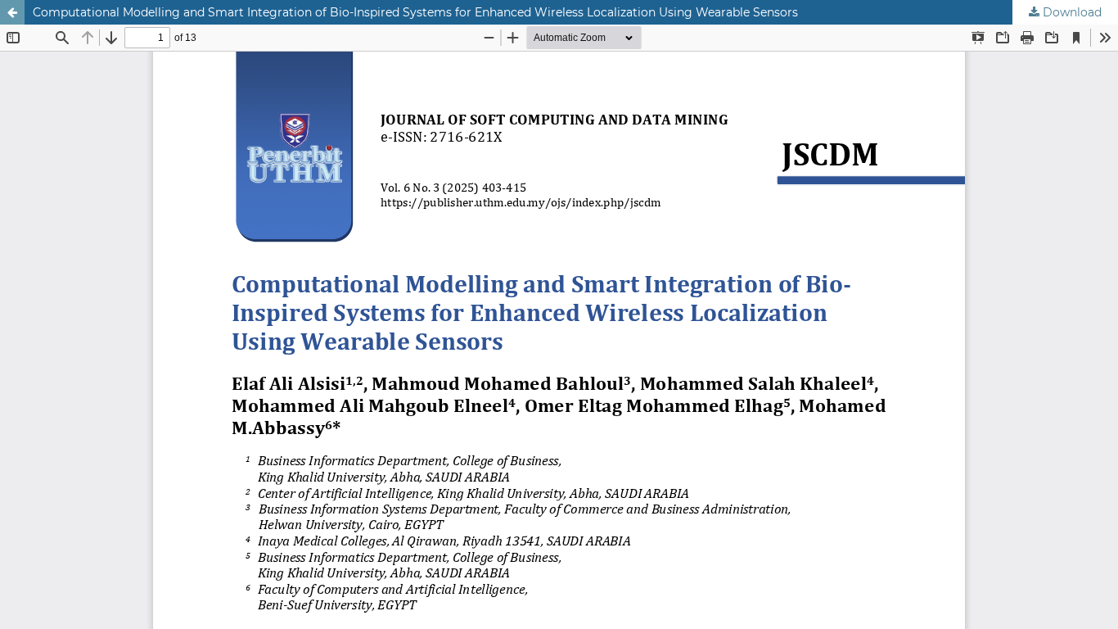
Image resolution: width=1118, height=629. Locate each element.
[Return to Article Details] (12, 12)
